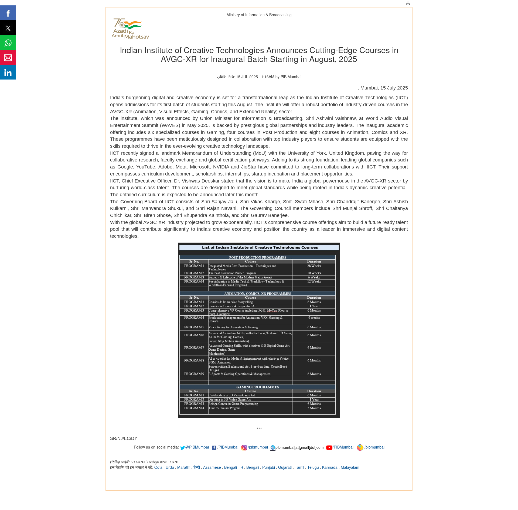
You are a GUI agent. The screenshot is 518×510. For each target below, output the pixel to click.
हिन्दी (197, 467)
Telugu (313, 467)
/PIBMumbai (343, 447)
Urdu (170, 467)
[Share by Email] (8, 57)
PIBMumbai (228, 447)
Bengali (253, 467)
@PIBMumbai (197, 447)
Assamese (212, 467)
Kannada (330, 467)
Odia (158, 467)
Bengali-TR (234, 467)
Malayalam (350, 467)
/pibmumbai (258, 447)
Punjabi (269, 467)
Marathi (184, 467)
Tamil (300, 467)
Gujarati (285, 467)
